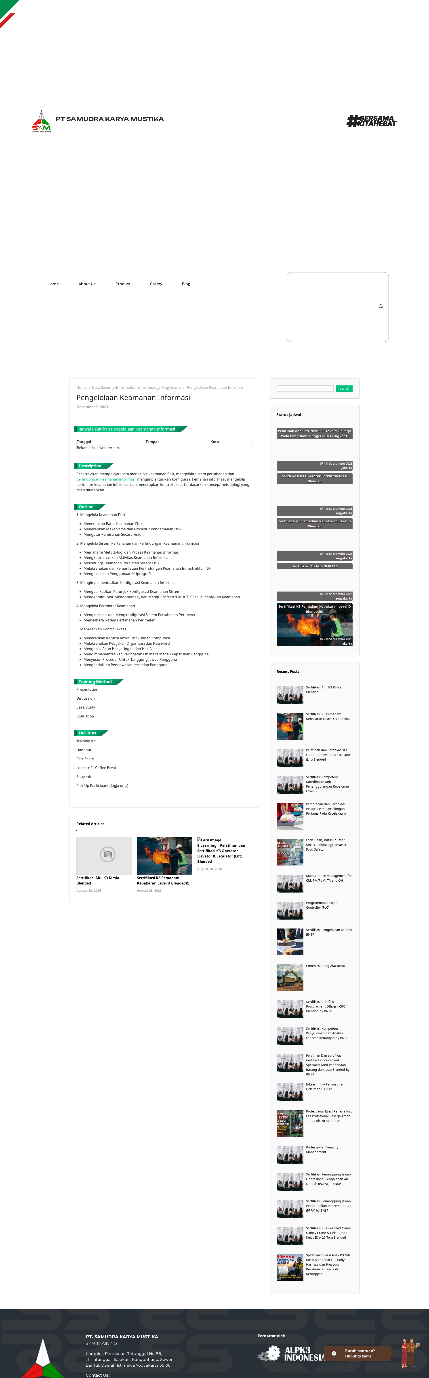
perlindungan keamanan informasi (105, 479)
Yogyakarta (171, 387)
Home (53, 284)
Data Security (103, 387)
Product (123, 284)
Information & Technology (138, 387)
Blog (186, 284)
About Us (87, 284)
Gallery (156, 284)
